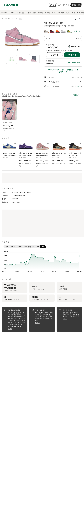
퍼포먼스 (14, 18)
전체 (6, 12)
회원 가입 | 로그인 (76, 5)
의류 (73, 12)
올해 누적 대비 (29, 247)
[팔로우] (76, 19)
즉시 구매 (72, 55)
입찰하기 (54, 55)
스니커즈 (61, 12)
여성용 (48, 12)
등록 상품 (52, 5)
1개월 (6, 247)
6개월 (20, 247)
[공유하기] (80, 19)
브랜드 (12, 12)
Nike (20, 18)
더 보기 (16, 329)
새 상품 (28, 12)
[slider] (17, 50)
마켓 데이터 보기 (74, 62)
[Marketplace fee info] (71, 50)
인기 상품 (20, 12)
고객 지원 (65, 5)
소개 (59, 5)
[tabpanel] (22, 36)
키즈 (54, 12)
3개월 (13, 247)
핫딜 (35, 12)
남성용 (41, 12)
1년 (38, 247)
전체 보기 (77, 31)
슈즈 (68, 12)
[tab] (11, 59)
